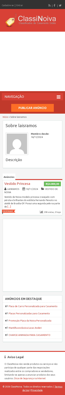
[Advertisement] (32, 61)
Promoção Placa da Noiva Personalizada (30, 320)
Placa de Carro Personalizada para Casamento (33, 306)
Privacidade (37, 390)
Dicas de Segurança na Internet (30, 378)
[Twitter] (60, 5)
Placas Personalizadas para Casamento (29, 313)
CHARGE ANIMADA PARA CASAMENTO (29, 335)
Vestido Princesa (17, 184)
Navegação (14, 96)
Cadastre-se (8, 5)
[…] (9, 207)
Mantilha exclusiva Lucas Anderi (25, 327)
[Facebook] (55, 5)
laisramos (13, 189)
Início (5, 117)
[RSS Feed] (49, 5)
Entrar (19, 5)
